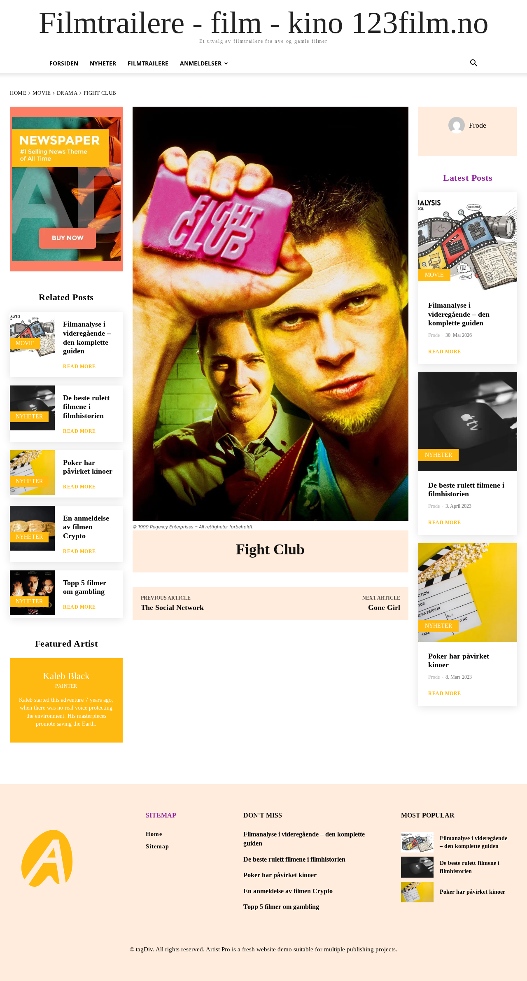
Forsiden (63, 63)
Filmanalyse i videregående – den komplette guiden (459, 314)
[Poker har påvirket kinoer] (32, 472)
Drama (67, 93)
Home (18, 93)
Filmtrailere (148, 63)
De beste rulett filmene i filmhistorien (86, 407)
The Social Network (172, 607)
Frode (477, 125)
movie (42, 93)
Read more (79, 366)
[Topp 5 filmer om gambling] (32, 592)
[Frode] (458, 125)
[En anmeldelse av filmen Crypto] (32, 528)
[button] (473, 64)
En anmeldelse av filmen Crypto (86, 527)
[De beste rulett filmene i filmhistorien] (32, 407)
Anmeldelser (201, 63)
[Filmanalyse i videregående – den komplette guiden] (32, 334)
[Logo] (47, 858)
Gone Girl (384, 607)
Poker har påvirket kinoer (87, 467)
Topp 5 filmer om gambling (84, 587)
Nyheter (103, 63)
